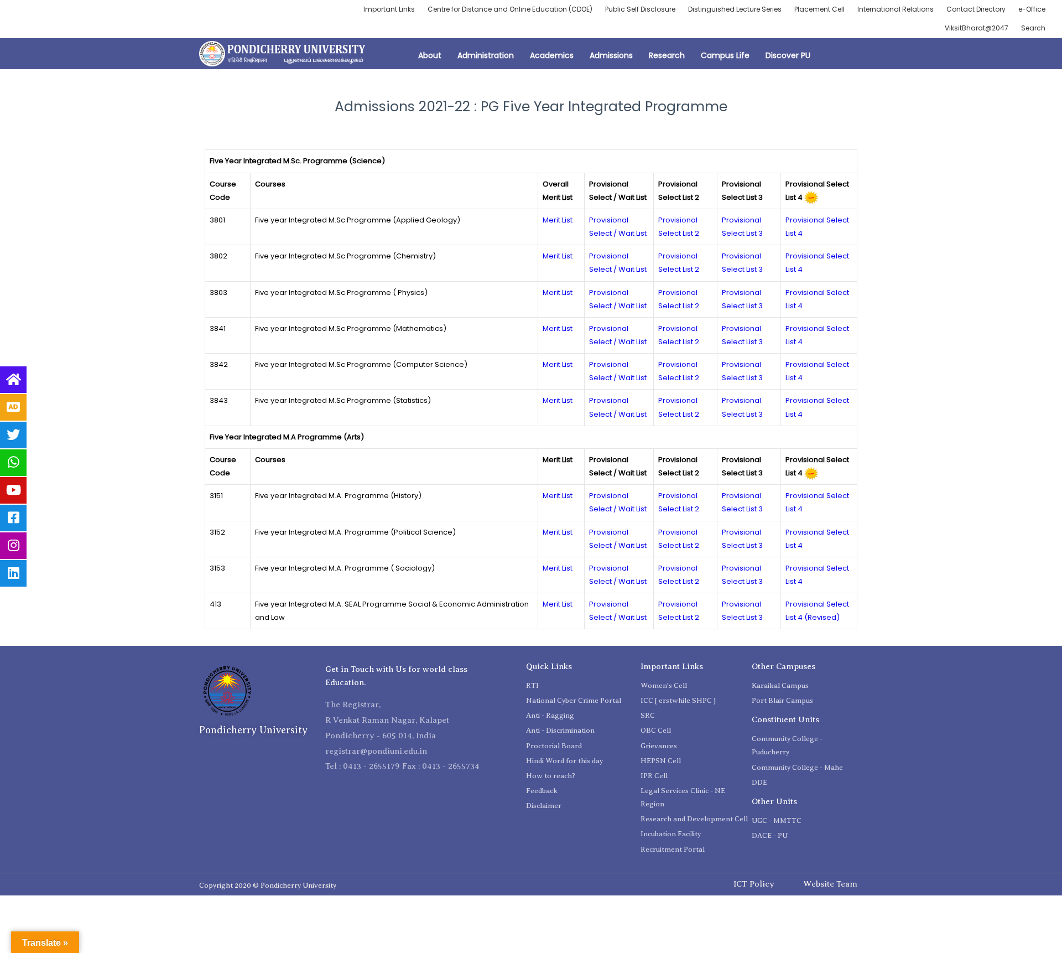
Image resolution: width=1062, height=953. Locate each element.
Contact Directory (976, 9)
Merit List (557, 220)
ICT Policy (753, 883)
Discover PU (788, 55)
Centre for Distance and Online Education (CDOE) (510, 9)
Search (1033, 28)
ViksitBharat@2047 (976, 28)
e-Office (1031, 9)
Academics (552, 55)
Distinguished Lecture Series (735, 9)
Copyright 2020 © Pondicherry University (267, 885)
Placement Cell (819, 9)
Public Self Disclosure (640, 9)
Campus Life (725, 55)
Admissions (611, 55)
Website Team (830, 883)
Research (667, 55)
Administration (485, 55)
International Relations (895, 9)
